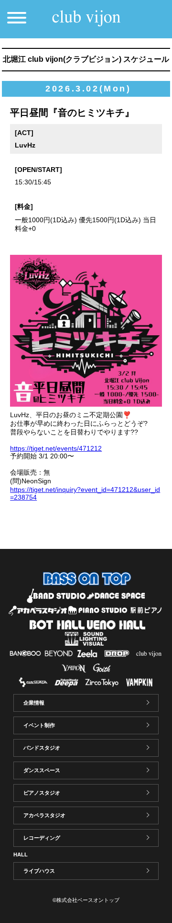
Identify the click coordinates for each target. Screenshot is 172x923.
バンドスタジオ (41, 748)
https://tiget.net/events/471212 (56, 448)
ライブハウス (39, 871)
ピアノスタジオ (41, 793)
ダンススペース (41, 770)
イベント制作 (39, 725)
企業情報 (33, 703)
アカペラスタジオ (44, 815)
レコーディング (41, 838)
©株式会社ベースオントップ (86, 900)
